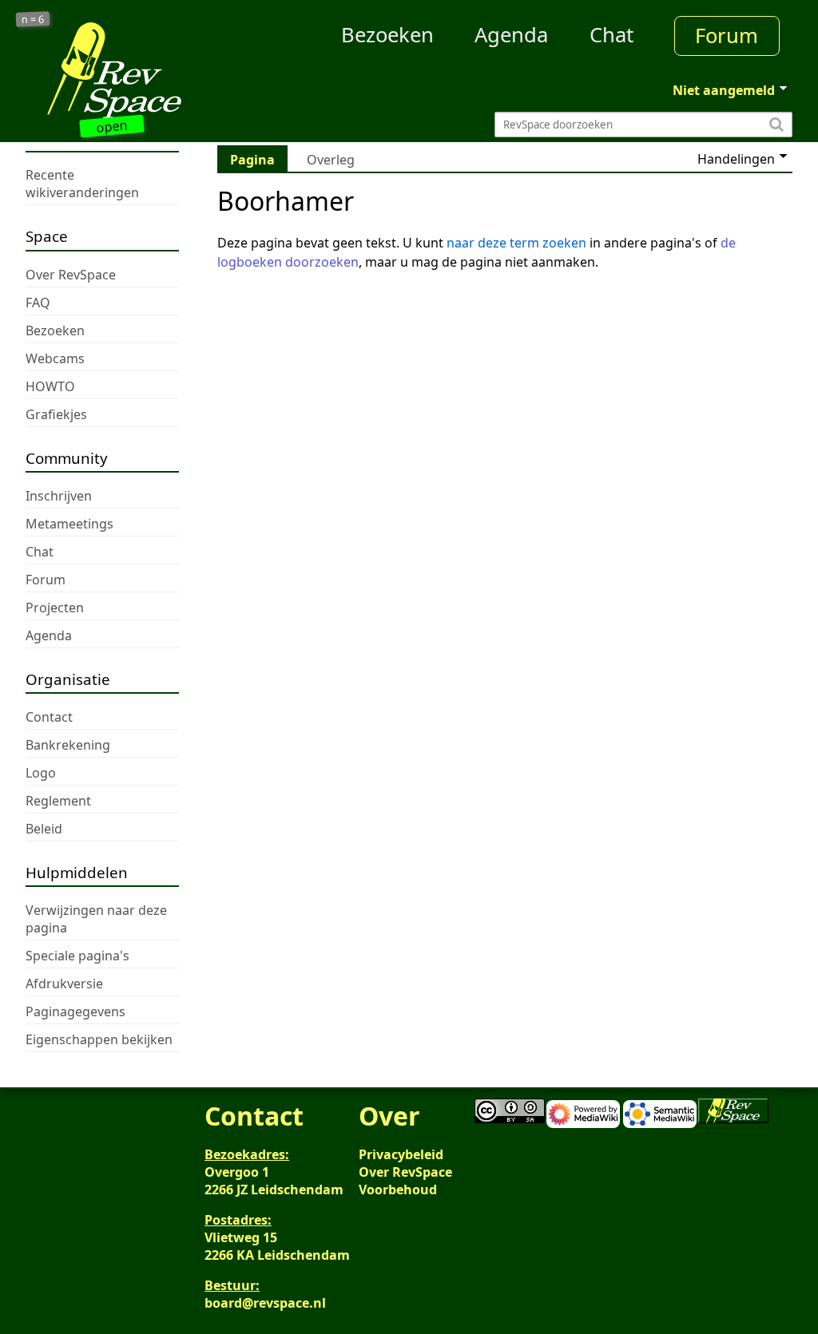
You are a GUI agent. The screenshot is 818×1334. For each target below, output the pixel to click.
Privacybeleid (401, 1154)
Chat (611, 35)
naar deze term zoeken (516, 242)
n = (33, 19)
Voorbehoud (398, 1189)
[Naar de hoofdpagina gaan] (121, 70)
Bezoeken (387, 35)
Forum (726, 35)
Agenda (511, 35)
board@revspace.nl (265, 1303)
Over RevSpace (405, 1172)
